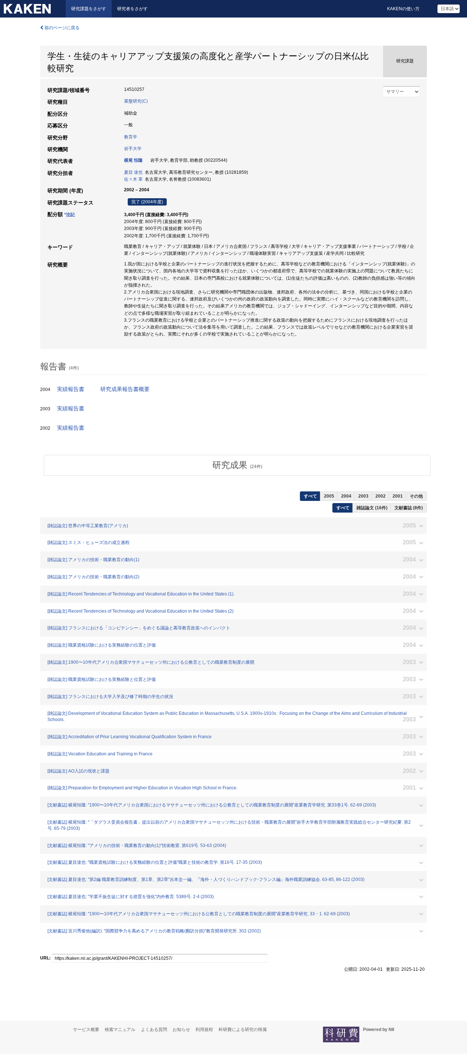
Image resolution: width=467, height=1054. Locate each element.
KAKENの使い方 (403, 8)
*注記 (69, 214)
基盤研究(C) (136, 101)
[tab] (237, 465)
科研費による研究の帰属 (243, 1029)
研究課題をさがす (88, 8)
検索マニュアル (120, 1029)
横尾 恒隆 (133, 160)
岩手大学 (133, 148)
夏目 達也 (133, 172)
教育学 (130, 136)
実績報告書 (70, 389)
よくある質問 (154, 1029)
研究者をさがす (132, 8)
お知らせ (181, 1029)
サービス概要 (86, 1029)
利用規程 (204, 1029)
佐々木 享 (133, 179)
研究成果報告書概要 (125, 389)
